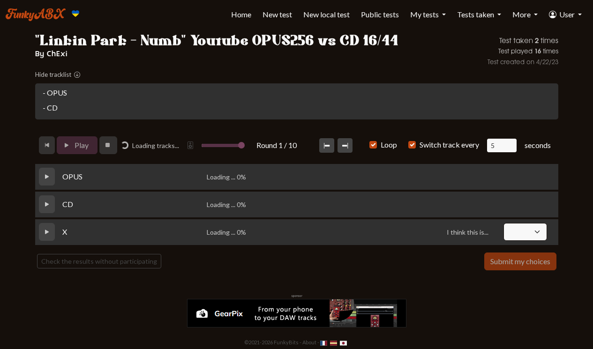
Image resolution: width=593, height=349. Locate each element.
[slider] (241, 145)
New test (277, 14)
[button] (565, 14)
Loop (389, 144)
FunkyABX (35, 13)
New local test (326, 14)
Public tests (380, 14)
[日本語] (343, 342)
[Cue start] (326, 145)
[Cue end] (345, 145)
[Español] (334, 342)
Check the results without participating (99, 261)
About (309, 342)
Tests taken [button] (476, 14)
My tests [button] (425, 14)
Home (241, 14)
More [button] (522, 14)
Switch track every (449, 144)
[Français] (324, 342)
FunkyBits (286, 342)
